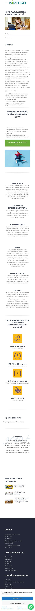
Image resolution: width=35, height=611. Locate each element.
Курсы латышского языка (12, 545)
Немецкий (8, 561)
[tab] (17, 34)
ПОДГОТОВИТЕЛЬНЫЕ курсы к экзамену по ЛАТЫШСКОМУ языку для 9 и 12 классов (21, 501)
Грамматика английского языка (14, 582)
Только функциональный (17, 603)
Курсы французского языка (13, 541)
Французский (9, 568)
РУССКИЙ (8, 538)
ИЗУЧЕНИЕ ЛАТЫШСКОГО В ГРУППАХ (19, 492)
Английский (8, 559)
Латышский (8, 557)
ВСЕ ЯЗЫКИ (8, 547)
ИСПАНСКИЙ (9, 543)
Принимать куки (17, 598)
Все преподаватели (11, 570)
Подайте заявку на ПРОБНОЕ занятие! (17, 143)
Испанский (8, 566)
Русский (7, 563)
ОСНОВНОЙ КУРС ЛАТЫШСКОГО (20, 486)
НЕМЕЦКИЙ (8, 536)
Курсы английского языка (12, 534)
